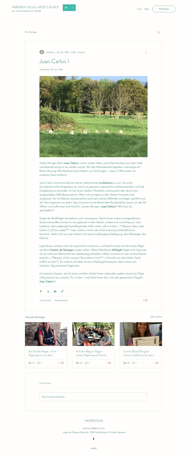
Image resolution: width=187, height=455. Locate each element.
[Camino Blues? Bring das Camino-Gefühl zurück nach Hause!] (141, 334)
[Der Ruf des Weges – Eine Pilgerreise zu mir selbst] (46, 334)
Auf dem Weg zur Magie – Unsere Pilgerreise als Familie (91, 353)
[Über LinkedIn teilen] (55, 291)
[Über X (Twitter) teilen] (48, 291)
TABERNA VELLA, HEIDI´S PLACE (35, 7)
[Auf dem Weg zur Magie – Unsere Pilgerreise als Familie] (93, 334)
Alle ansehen (156, 316)
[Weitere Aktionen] (146, 52)
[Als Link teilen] (62, 291)
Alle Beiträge (31, 32)
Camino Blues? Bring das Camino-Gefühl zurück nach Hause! (138, 353)
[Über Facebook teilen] (40, 291)
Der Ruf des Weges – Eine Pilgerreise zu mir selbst (42, 353)
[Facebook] (93, 438)
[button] (158, 32)
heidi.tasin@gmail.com (94, 428)
